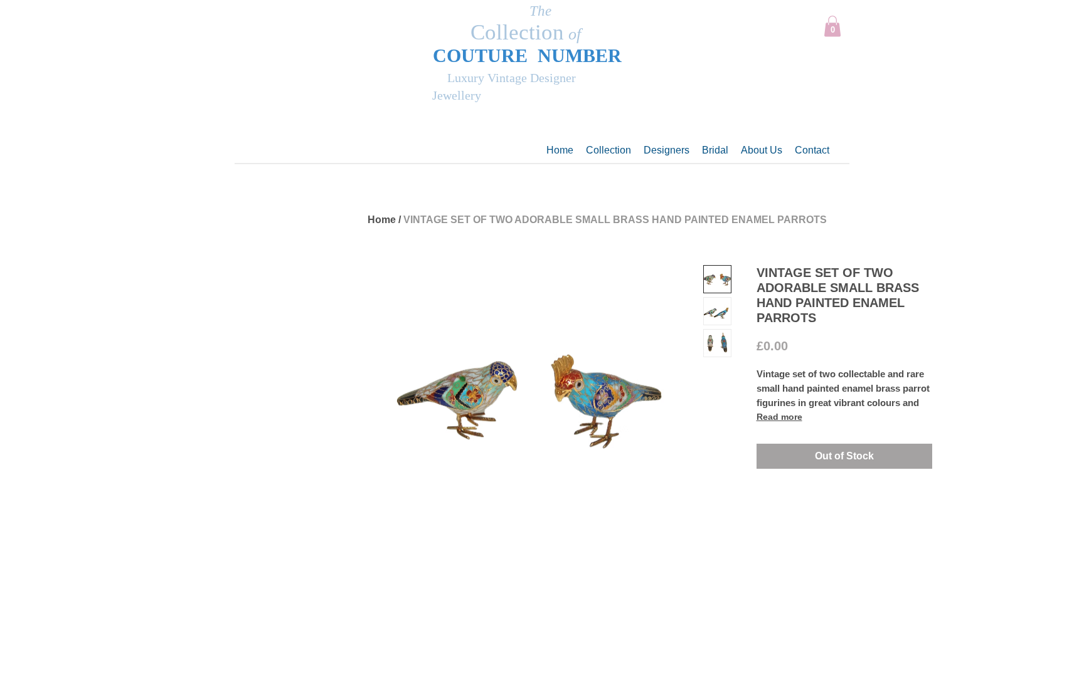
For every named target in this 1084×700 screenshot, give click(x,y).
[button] (832, 26)
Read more (779, 417)
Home (382, 219)
